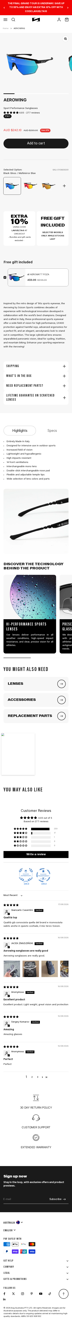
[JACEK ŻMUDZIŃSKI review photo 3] (49, 968)
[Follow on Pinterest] (31, 1293)
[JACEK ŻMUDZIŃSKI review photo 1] (11, 968)
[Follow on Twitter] (13, 1293)
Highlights (19, 431)
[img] (11, 905)
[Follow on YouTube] (40, 1293)
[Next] (68, 7)
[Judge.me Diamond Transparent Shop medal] (43, 875)
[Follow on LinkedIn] (4, 1299)
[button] (11, 113)
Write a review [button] (36, 854)
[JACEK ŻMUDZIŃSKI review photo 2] (30, 968)
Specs (52, 431)
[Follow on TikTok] (50, 1293)
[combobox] (13, 1222)
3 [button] (37, 1077)
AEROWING (19, 28)
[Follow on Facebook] (4, 1293)
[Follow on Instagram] (22, 1293)
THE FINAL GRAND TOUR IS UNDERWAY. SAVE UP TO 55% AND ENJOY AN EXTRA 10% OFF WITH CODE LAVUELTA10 (36, 7)
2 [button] (32, 1077)
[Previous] (4, 7)
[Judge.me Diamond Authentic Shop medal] (26, 875)
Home (5, 28)
